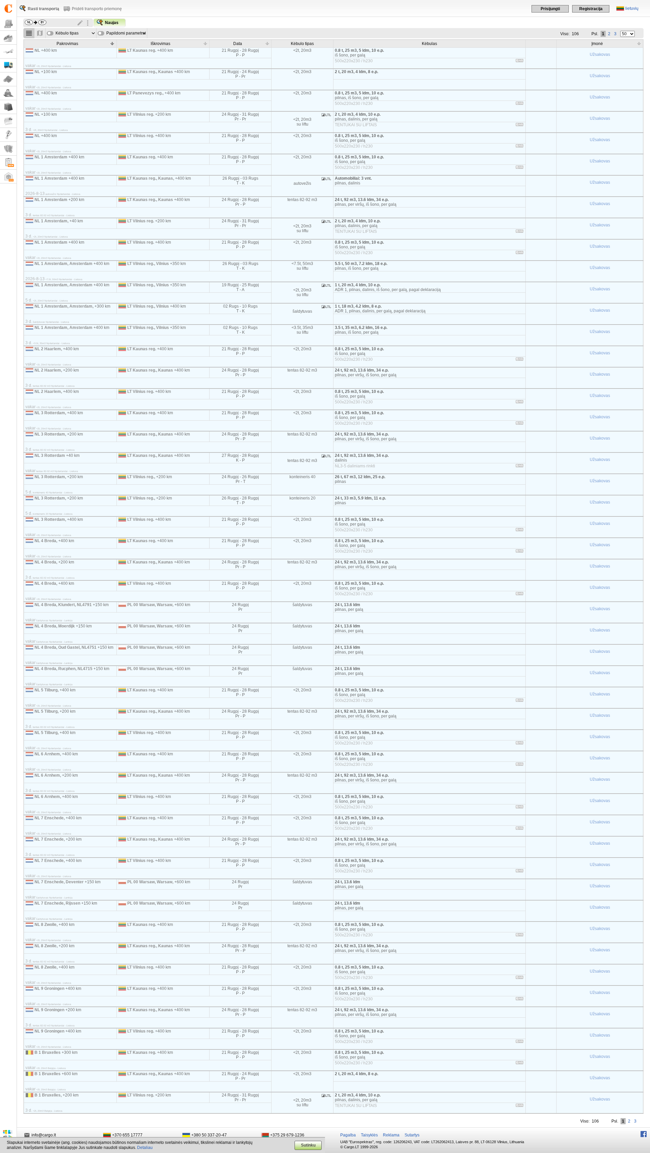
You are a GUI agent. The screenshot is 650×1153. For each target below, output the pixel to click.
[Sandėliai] (8, 176)
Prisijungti (550, 8)
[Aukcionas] (8, 135)
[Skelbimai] (8, 121)
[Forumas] (8, 93)
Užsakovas (600, 54)
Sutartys (412, 1135)
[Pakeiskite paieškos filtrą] (80, 23)
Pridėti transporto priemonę (97, 8)
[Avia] (8, 52)
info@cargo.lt (43, 1135)
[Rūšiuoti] (112, 43)
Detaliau (145, 1147)
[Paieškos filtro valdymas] (87, 23)
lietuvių (631, 8)
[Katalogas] (8, 107)
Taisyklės (369, 1135)
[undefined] (519, 61)
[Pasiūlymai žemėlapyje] (40, 33)
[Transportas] (8, 65)
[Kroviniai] (8, 24)
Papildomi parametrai (126, 33)
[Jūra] (8, 38)
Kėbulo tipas (67, 33)
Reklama (391, 1135)
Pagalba (348, 1135)
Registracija (591, 8)
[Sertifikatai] (8, 149)
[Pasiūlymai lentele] (29, 33)
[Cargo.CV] (8, 163)
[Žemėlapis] (8, 79)
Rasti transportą (43, 8)
